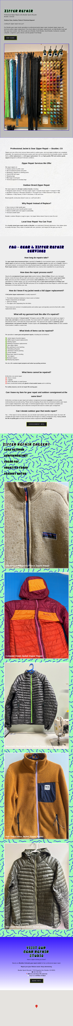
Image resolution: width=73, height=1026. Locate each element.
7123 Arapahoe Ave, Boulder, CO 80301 (44, 970)
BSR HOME (10, 38)
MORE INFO (36, 980)
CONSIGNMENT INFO (36, 424)
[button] (36, 1006)
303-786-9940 (37, 972)
